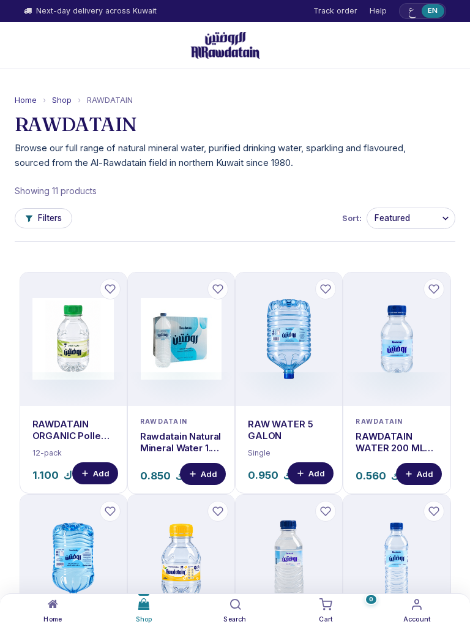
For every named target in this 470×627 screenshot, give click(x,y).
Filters (50, 218)
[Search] (235, 604)
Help (378, 10)
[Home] (53, 604)
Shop (62, 100)
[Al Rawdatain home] (225, 45)
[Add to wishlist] (110, 289)
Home (26, 100)
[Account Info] (417, 604)
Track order (335, 10)
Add (101, 473)
